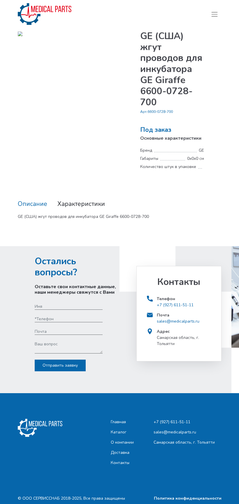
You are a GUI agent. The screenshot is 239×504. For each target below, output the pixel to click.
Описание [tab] (32, 204)
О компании (122, 442)
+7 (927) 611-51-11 (175, 305)
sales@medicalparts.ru (178, 321)
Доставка (120, 452)
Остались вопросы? (56, 267)
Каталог (118, 432)
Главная (118, 422)
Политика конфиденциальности (188, 498)
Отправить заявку (60, 365)
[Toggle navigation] (214, 14)
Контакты (120, 463)
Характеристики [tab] (81, 204)
